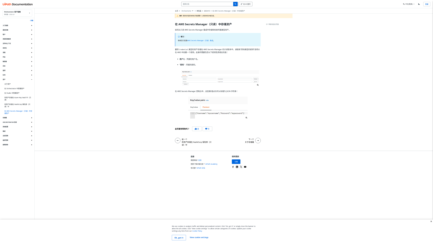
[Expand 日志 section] (31, 66)
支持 (199, 160)
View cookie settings (199, 237)
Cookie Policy (197, 231)
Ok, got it (178, 237)
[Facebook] (233, 167)
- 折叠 (31, 21)
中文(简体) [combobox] (408, 4)
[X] (241, 167)
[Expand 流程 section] (31, 53)
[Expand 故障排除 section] (31, 145)
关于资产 (7, 84)
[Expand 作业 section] (31, 57)
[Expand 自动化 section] (31, 48)
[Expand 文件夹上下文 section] (31, 44)
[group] (193, 129)
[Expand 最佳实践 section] (31, 30)
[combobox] (207, 4)
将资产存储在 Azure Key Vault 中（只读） (17, 98)
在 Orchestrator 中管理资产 (14, 88)
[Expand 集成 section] (31, 131)
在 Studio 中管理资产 (12, 93)
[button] (17, 112)
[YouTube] (245, 167)
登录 (426, 4)
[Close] (431, 221)
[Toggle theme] (419, 4)
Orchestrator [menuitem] (186, 11)
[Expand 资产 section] (31, 80)
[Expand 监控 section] (31, 71)
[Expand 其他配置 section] (31, 127)
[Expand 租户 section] (31, 35)
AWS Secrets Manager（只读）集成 (200, 40)
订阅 (236, 161)
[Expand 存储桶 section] (31, 118)
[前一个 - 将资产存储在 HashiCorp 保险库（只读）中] (177, 140)
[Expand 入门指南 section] (31, 26)
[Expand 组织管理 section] (31, 140)
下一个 (251, 139)
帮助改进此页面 (273, 24)
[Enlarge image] (220, 78)
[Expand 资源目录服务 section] (31, 39)
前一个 (184, 139)
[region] (216, 231)
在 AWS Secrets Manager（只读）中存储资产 (228, 11)
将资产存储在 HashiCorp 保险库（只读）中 (17, 105)
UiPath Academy (211, 164)
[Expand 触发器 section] (31, 62)
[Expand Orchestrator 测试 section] (31, 122)
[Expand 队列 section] (31, 75)
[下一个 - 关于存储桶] (258, 140)
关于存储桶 (249, 142)
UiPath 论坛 (201, 168)
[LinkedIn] (237, 167)
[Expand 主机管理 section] (31, 136)
